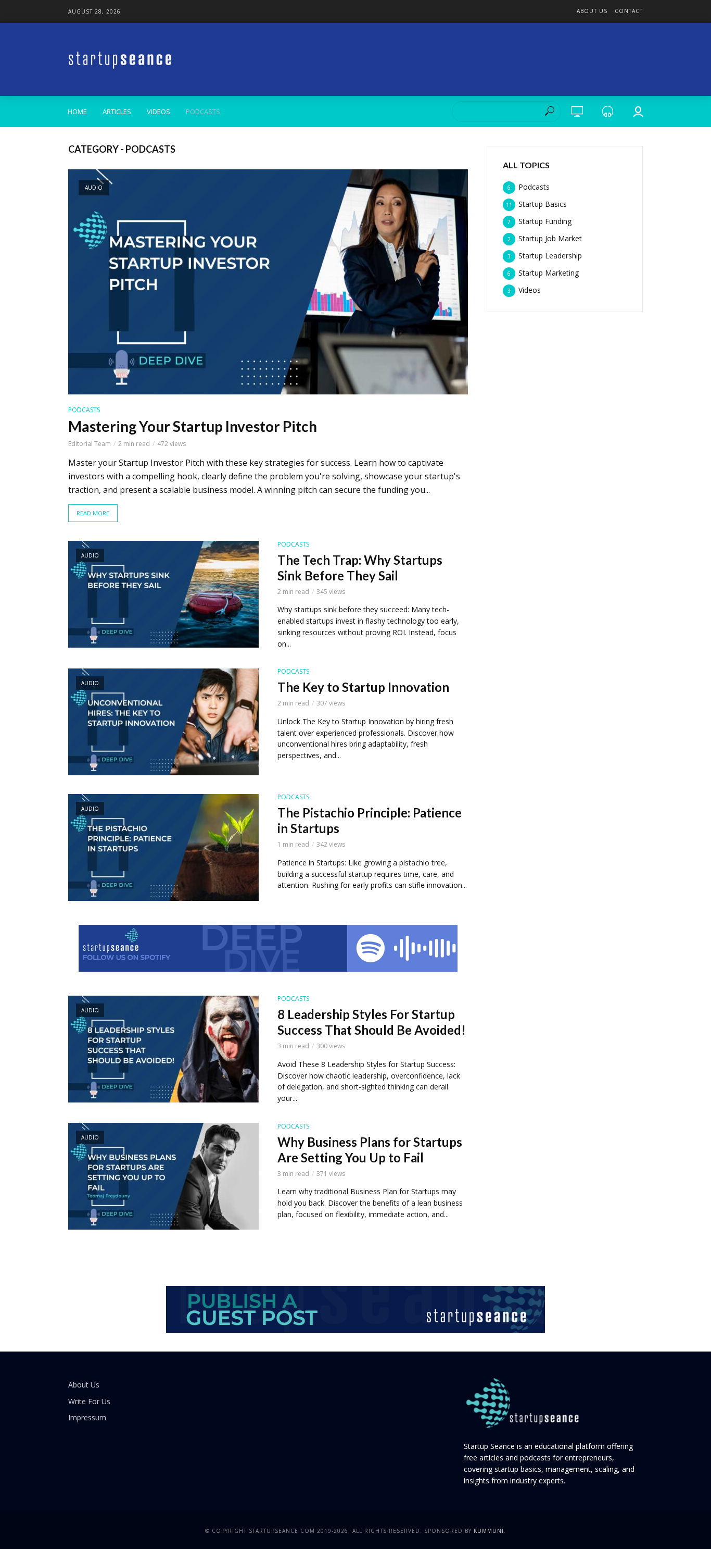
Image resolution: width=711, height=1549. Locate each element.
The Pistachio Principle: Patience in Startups (369, 820)
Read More (93, 513)
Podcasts (203, 111)
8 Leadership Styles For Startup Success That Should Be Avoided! (371, 1022)
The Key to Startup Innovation (363, 687)
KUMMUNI (489, 1530)
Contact (629, 11)
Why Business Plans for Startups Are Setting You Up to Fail (369, 1149)
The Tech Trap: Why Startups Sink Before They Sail (359, 567)
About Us (592, 11)
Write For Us (89, 1401)
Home (77, 111)
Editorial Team (89, 443)
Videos (158, 111)
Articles (117, 111)
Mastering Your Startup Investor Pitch (192, 426)
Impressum (87, 1417)
